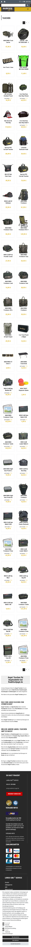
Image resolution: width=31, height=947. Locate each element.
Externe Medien (8, 926)
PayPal (6, 930)
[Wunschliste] (20, 1)
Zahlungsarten (12, 844)
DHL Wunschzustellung (10, 928)
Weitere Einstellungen (7, 933)
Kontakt (7, 882)
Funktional (7, 932)
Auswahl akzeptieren (15, 943)
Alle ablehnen (15, 940)
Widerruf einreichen (14, 794)
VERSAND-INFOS (12, 808)
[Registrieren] (4, 1)
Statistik (7, 925)
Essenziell (7, 923)
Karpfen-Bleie (24, 736)
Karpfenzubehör (13, 737)
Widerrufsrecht (9, 889)
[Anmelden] (2, 1)
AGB (6, 887)
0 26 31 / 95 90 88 (10, 784)
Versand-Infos (8, 841)
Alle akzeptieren (15, 937)
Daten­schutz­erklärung (15, 920)
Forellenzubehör (7, 742)
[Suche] (27, 5)
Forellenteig (19, 742)
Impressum (23, 916)
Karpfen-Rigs (16, 736)
